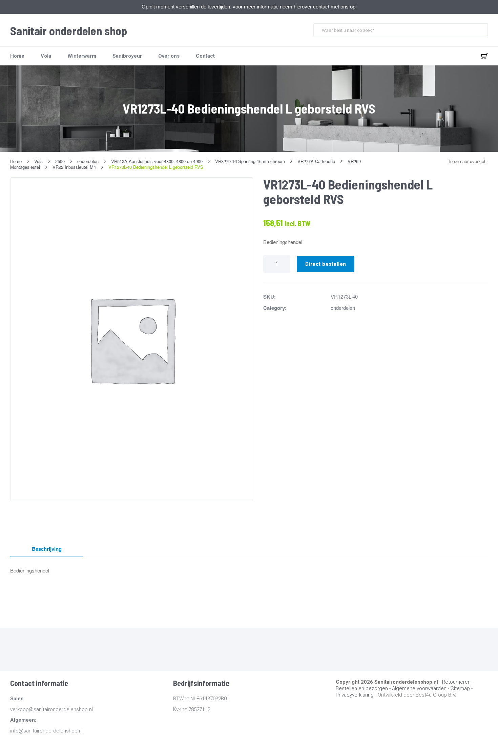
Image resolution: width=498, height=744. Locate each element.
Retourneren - (457, 682)
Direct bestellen (325, 264)
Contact (205, 56)
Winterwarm (81, 56)
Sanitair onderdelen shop (68, 31)
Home (17, 56)
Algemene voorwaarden (419, 688)
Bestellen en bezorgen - (364, 688)
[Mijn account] (462, 56)
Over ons (169, 56)
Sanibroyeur (127, 56)
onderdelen (343, 307)
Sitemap (460, 688)
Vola (46, 56)
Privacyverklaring (355, 695)
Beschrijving (47, 548)
